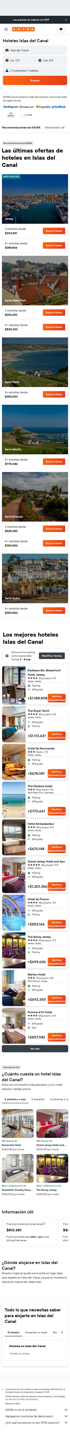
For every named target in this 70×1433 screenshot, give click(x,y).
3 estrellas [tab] (37, 1099)
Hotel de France (38, 899)
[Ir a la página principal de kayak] (23, 29)
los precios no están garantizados (21, 1399)
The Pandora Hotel (40, 786)
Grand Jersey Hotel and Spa (46, 861)
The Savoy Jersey (39, 937)
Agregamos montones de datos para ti (29, 1416)
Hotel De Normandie (41, 748)
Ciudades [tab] (13, 1332)
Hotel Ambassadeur (41, 823)
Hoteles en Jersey (19, 1353)
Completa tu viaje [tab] (36, 1332)
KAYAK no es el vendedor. (21, 1409)
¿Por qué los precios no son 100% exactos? (32, 1422)
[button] (66, 20)
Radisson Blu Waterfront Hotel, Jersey (44, 672)
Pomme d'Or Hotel (40, 1012)
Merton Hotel (36, 974)
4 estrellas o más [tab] (15, 1099)
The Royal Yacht (38, 710)
